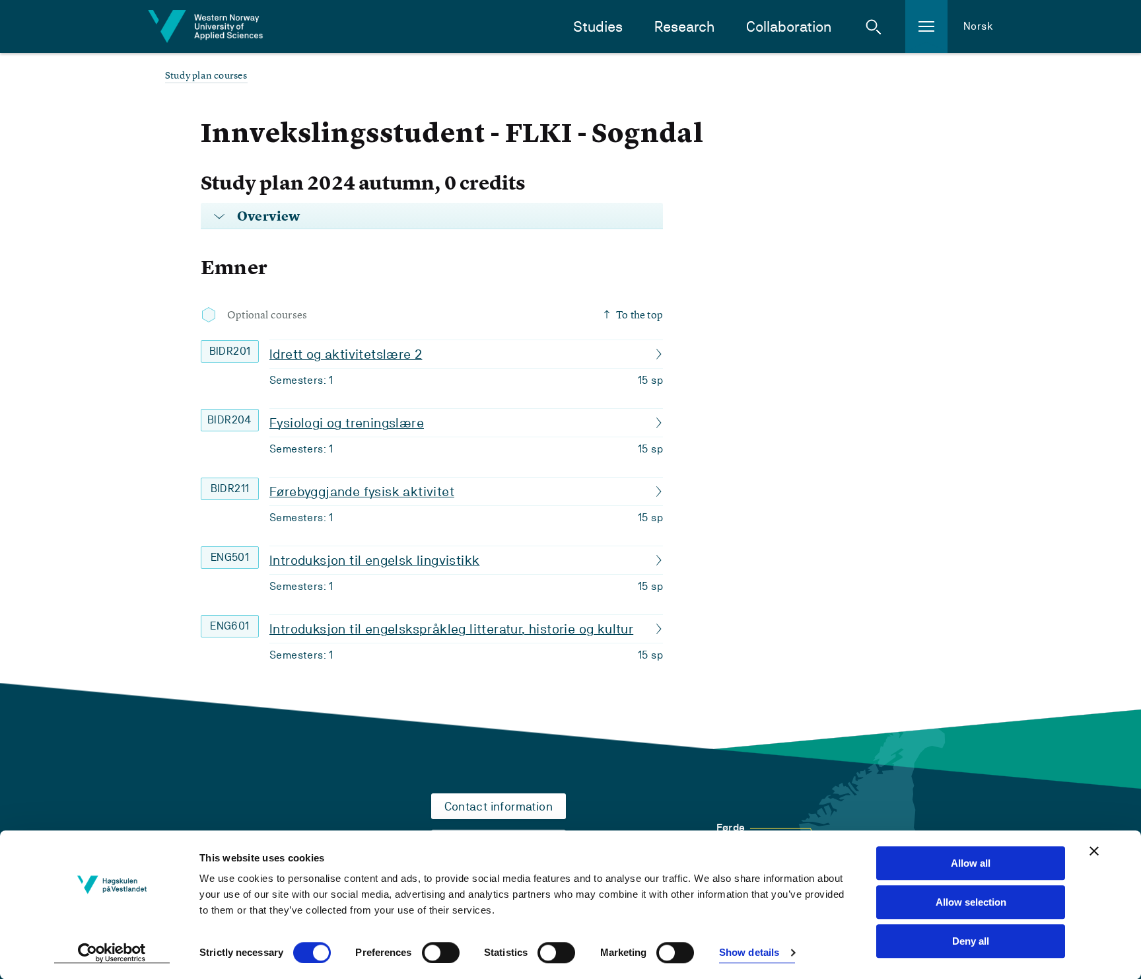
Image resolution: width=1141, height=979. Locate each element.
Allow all (970, 863)
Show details (749, 953)
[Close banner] (1094, 850)
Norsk (978, 26)
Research (684, 26)
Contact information (498, 806)
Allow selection (971, 902)
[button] (873, 26)
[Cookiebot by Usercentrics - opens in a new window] (112, 953)
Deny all (970, 941)
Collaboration (788, 26)
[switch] (441, 952)
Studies (598, 26)
